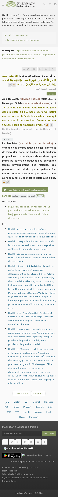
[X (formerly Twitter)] (12, 442)
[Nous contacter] (50, 4)
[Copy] (10, 85)
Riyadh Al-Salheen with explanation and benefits (25, 478)
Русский (27, 407)
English (17, 402)
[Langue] (55, 4)
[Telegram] (25, 442)
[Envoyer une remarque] (14, 85)
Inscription (49, 433)
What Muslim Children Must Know (18, 474)
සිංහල (50, 407)
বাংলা (6, 407)
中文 (17, 412)
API (53, 461)
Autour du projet (19, 461)
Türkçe (15, 407)
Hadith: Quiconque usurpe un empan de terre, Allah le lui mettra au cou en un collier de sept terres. (31, 258)
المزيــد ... (51, 94)
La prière (35, 55)
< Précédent (21, 393)
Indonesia (48, 402)
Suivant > (38, 393)
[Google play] (31, 442)
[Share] (34, 69)
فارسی (27, 412)
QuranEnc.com (9, 467)
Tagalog (38, 412)
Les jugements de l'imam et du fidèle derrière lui (28, 57)
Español (36, 402)
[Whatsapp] (18, 442)
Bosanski (40, 407)
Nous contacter (39, 461)
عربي (7, 402)
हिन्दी (9, 412)
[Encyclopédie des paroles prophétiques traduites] (20, 4)
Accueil (7, 35)
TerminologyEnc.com (28, 467)
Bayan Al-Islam (9, 481)
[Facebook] (5, 442)
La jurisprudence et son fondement (23, 40)
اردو (26, 402)
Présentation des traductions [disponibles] (26, 190)
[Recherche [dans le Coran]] (44, 4)
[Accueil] (3, 4)
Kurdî (48, 412)
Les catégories (21, 35)
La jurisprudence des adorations (27, 53)
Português (34, 417)
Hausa (22, 417)
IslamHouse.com (10, 471)
